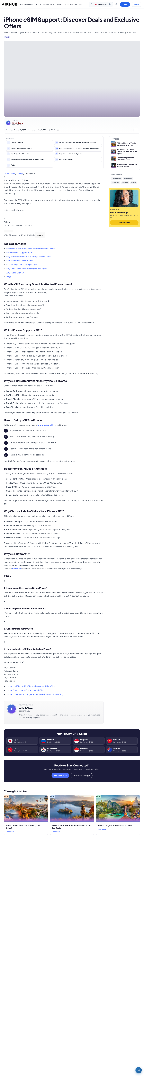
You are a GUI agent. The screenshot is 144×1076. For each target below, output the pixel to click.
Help (81, 4)
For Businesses (26, 4)
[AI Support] (138, 1070)
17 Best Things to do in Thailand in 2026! (115, 825)
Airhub (7, 37)
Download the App (81, 775)
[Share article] (136, 130)
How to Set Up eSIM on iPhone (19, 260)
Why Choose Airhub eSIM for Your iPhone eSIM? (27, 269)
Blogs (38, 4)
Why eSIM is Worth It (15, 273)
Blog (13, 173)
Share (40, 235)
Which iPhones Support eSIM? (19, 252)
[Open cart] (110, 4)
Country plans (116, 178)
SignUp (136, 4)
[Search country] (91, 4)
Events (133, 182)
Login (125, 4)
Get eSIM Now (60, 775)
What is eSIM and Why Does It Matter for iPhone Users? (30, 248)
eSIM (59, 4)
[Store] (116, 4)
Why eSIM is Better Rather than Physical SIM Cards (28, 256)
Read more (10, 832)
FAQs (8, 276)
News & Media (48, 4)
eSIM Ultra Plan (71, 4)
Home (6, 173)
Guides (20, 173)
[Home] (10, 4)
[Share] (6, 231)
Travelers (125, 182)
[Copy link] (10, 231)
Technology (128, 178)
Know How (115, 182)
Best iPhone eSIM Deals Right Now (21, 264)
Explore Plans (124, 223)
